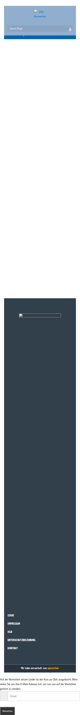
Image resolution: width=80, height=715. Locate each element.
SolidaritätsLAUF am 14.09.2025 (31, 68)
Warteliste (7, 711)
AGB (10, 632)
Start (11, 615)
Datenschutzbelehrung (22, 640)
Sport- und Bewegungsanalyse (30, 234)
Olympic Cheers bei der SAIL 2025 (33, 140)
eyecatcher (53, 668)
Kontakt (13, 648)
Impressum (14, 624)
